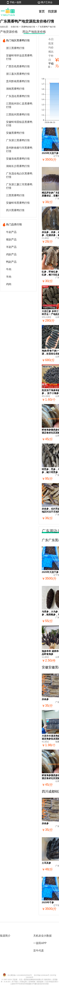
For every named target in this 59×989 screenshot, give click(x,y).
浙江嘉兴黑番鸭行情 (18, 73)
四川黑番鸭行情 (15, 210)
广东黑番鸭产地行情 (47, 27)
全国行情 (15, 27)
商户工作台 (46, 2)
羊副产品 (11, 247)
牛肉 (8, 269)
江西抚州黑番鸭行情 (18, 114)
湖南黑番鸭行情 (15, 88)
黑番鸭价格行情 (28, 27)
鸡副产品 (11, 254)
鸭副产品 (11, 261)
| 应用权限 (31, 982)
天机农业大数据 (42, 935)
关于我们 (15, 982)
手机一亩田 (15, 2)
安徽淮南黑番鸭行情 (18, 158)
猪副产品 (11, 239)
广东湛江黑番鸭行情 (18, 140)
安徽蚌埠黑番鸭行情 (18, 202)
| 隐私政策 (40, 982)
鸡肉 (8, 284)
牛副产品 (11, 232)
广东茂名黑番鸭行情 (18, 96)
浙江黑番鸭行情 (15, 48)
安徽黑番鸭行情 (15, 132)
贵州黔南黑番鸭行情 (18, 81)
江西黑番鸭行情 (15, 195)
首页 (42, 11)
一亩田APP (40, 943)
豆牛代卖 (38, 950)
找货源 (52, 11)
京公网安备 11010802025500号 (19, 975)
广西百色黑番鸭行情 (18, 66)
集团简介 (5, 935)
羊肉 (8, 276)
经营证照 (23, 982)
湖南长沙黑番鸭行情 (18, 166)
